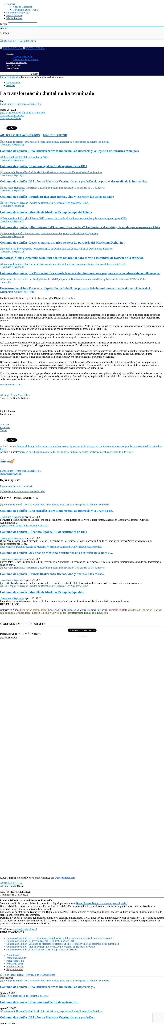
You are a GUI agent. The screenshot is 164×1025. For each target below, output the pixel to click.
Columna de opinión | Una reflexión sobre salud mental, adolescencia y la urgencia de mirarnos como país (69, 151)
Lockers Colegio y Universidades (49, 612)
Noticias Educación (23, 6)
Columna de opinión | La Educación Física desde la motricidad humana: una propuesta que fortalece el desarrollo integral (80, 273)
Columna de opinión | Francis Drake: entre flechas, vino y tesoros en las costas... (52, 574)
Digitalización (13, 82)
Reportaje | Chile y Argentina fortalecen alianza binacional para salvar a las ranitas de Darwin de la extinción (72, 257)
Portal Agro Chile (15, 960)
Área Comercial (14, 15)
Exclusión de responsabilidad (40, 974)
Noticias (10, 4)
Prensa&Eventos (14, 963)
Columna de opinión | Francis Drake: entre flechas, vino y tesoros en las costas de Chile (57, 196)
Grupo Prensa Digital (13, 974)
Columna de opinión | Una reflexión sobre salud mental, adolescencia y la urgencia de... (57, 510)
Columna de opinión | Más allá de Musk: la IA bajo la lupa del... (42, 592)
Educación (5, 282)
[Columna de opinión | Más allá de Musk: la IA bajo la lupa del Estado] (44, 203)
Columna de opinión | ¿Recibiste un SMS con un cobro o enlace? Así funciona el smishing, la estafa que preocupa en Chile (80, 227)
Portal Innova (13, 955)
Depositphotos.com (65, 877)
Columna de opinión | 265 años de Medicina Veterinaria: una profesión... (47, 1017)
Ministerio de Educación (139, 610)
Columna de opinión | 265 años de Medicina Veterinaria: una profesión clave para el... (56, 552)
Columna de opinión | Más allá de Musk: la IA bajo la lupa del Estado (46, 212)
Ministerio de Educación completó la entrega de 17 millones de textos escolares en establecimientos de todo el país (76, 452)
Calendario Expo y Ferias (26, 9)
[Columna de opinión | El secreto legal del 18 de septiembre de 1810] (24, 157)
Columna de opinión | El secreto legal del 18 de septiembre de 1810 (43, 166)
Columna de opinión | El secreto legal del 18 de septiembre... (39, 1002)
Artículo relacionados (20, 135)
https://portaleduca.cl (10, 473)
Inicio (3, 77)
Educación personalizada (33, 610)
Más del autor (55, 135)
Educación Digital (57, 610)
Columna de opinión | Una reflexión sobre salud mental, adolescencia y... (47, 987)
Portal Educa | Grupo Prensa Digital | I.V (20, 104)
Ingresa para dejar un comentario (16, 486)
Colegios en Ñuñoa (10, 610)
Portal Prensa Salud (16, 957)
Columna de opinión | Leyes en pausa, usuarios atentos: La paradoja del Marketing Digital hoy (62, 242)
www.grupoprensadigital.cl (101, 903)
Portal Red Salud (15, 966)
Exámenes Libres (97, 610)
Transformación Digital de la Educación (88, 612)
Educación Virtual (77, 610)
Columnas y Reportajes (18, 12)
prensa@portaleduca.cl (25, 929)
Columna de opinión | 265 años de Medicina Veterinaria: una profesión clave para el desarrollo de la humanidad (74, 181)
